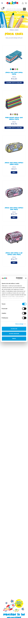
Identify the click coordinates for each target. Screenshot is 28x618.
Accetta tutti (14, 328)
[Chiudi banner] (25, 278)
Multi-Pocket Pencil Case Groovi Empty (14, 118)
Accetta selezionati (14, 333)
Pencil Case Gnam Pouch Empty (14, 73)
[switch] (24, 308)
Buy (14, 172)
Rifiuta (14, 338)
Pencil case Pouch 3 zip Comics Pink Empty (14, 254)
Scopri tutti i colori (14, 82)
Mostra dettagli (19, 324)
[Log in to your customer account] (23, 3)
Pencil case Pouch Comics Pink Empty (14, 209)
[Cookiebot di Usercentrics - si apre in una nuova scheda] (16, 278)
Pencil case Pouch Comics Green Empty (14, 164)
